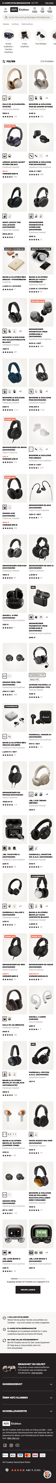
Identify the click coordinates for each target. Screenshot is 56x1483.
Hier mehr (49, 3)
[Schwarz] (9, 98)
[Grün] (41, 449)
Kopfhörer (15, 24)
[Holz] (9, 1074)
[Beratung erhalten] (47, 1474)
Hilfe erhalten (37, 1373)
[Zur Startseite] (19, 9)
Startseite (6, 24)
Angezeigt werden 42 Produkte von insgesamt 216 (28, 1282)
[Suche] (6, 17)
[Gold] (9, 736)
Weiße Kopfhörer (27, 24)
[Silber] (4, 736)
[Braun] (4, 98)
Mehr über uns (13, 1438)
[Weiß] (41, 155)
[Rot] (41, 391)
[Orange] (4, 1134)
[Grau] (9, 391)
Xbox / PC (34, 680)
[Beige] (31, 98)
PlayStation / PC (37, 675)
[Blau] (41, 98)
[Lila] (9, 1252)
